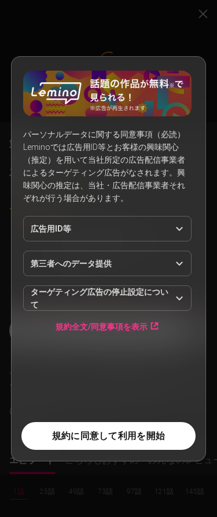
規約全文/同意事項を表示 (102, 326)
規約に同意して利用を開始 (108, 435)
